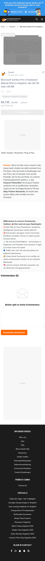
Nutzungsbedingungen (22, 461)
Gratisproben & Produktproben (22, 510)
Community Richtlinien (22, 468)
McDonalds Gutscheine (22, 514)
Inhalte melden (22, 457)
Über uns (22, 437)
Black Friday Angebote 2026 (22, 526)
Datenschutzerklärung (22, 464)
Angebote (12, 27)
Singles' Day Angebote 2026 (22, 530)
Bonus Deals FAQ (22, 449)
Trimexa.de (22, 485)
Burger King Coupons (22, 518)
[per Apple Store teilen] (20, 551)
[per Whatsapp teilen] (16, 551)
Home (3, 27)
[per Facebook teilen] (11, 551)
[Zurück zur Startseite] (11, 19)
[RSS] (29, 551)
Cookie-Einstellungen (23, 472)
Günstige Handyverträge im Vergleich (22, 503)
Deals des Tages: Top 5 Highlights (22, 499)
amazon (24, 103)
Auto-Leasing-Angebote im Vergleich (22, 507)
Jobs (22, 441)
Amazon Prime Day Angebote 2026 (22, 538)
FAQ (22, 445)
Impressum (22, 453)
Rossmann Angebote (22, 522)
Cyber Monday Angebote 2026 (22, 534)
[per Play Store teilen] (24, 551)
